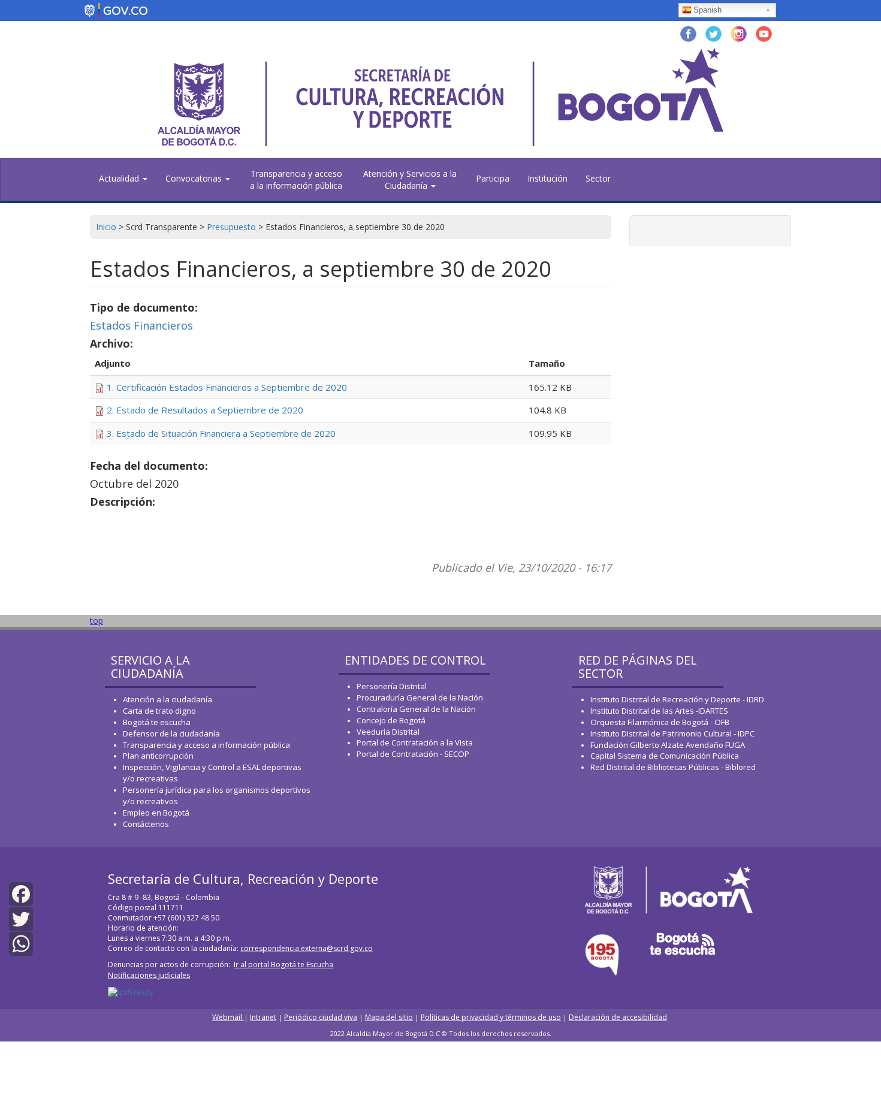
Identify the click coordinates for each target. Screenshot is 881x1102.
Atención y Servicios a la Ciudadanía (410, 179)
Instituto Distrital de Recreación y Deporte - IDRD (677, 699)
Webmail (228, 1017)
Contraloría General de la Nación (416, 709)
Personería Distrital (392, 686)
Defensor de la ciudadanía (171, 733)
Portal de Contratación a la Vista (415, 742)
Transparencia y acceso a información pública (206, 744)
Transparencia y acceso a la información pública (296, 179)
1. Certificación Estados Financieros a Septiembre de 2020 (227, 387)
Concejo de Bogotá (391, 720)
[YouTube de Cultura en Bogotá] (764, 32)
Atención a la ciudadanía (167, 699)
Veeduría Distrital (388, 731)
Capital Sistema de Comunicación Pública (664, 755)
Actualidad (120, 178)
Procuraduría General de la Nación (420, 697)
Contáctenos (146, 824)
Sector (598, 178)
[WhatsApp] (21, 943)
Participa (492, 178)
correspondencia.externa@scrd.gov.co (306, 948)
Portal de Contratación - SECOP (413, 753)
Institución (547, 178)
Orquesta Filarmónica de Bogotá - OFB (659, 722)
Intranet (263, 1017)
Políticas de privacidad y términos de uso (491, 1017)
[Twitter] (21, 917)
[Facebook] (21, 893)
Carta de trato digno (159, 710)
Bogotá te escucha (157, 722)
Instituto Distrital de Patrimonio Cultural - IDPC (672, 733)
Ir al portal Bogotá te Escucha (283, 964)
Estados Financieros (141, 325)
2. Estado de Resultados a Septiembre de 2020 (205, 410)
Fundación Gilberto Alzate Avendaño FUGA (667, 744)
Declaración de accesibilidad (618, 1017)
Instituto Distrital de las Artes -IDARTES (660, 710)
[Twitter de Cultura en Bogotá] (713, 32)
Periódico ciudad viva (320, 1017)
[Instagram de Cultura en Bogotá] (739, 32)
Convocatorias (194, 178)
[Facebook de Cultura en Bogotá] (688, 32)
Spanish (707, 9)
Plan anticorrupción (158, 755)
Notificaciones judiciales (149, 975)
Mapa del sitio (389, 1017)
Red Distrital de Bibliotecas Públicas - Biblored (673, 767)
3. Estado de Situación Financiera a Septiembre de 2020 (221, 433)
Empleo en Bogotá (156, 812)
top (96, 620)
